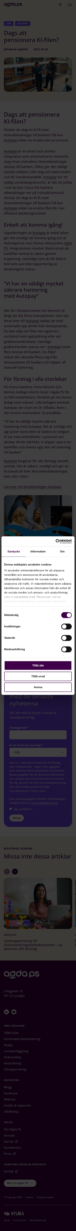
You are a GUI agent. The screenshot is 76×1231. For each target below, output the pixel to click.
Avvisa (38, 687)
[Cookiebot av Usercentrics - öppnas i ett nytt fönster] (55, 541)
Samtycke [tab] (13, 551)
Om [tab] (62, 551)
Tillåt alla (38, 665)
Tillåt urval (38, 676)
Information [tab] (38, 551)
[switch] (66, 626)
